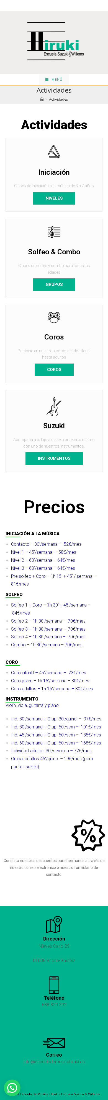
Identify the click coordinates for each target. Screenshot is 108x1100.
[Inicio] (42, 99)
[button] (54, 198)
